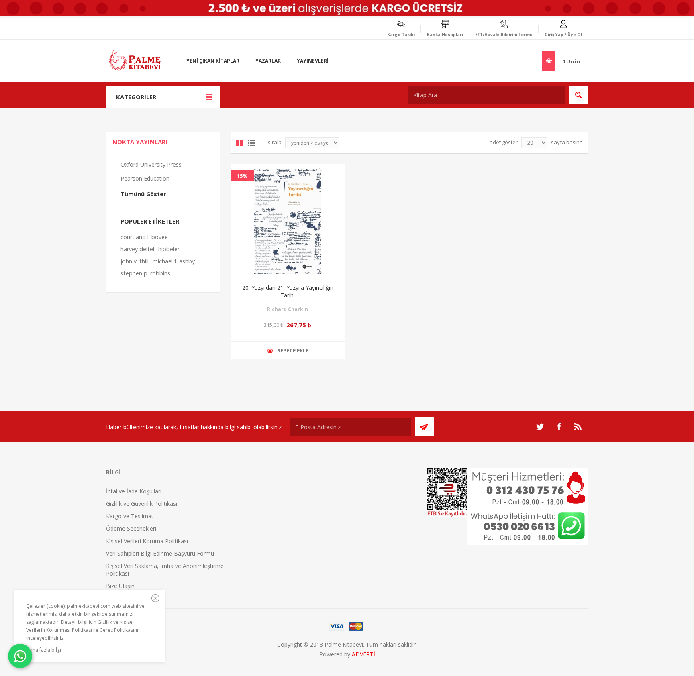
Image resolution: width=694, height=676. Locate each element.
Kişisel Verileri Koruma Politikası (147, 541)
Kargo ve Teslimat (129, 516)
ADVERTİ (363, 654)
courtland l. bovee (144, 237)
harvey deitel (137, 249)
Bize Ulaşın (120, 586)
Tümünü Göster (143, 194)
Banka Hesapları (445, 34)
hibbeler (169, 249)
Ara (578, 95)
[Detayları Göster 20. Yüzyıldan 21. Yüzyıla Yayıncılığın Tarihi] (288, 221)
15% (242, 175)
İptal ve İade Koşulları (133, 491)
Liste (251, 143)
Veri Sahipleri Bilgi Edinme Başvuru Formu (160, 553)
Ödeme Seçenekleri (131, 528)
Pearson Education (144, 178)
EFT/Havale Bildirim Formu (504, 34)
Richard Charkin (287, 309)
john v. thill (134, 261)
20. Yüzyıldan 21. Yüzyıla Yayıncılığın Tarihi (287, 291)
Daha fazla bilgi (43, 649)
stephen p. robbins (145, 273)
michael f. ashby (174, 261)
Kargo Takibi (401, 34)
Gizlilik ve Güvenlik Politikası (141, 503)
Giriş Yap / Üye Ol (563, 34)
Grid (239, 143)
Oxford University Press (151, 164)
